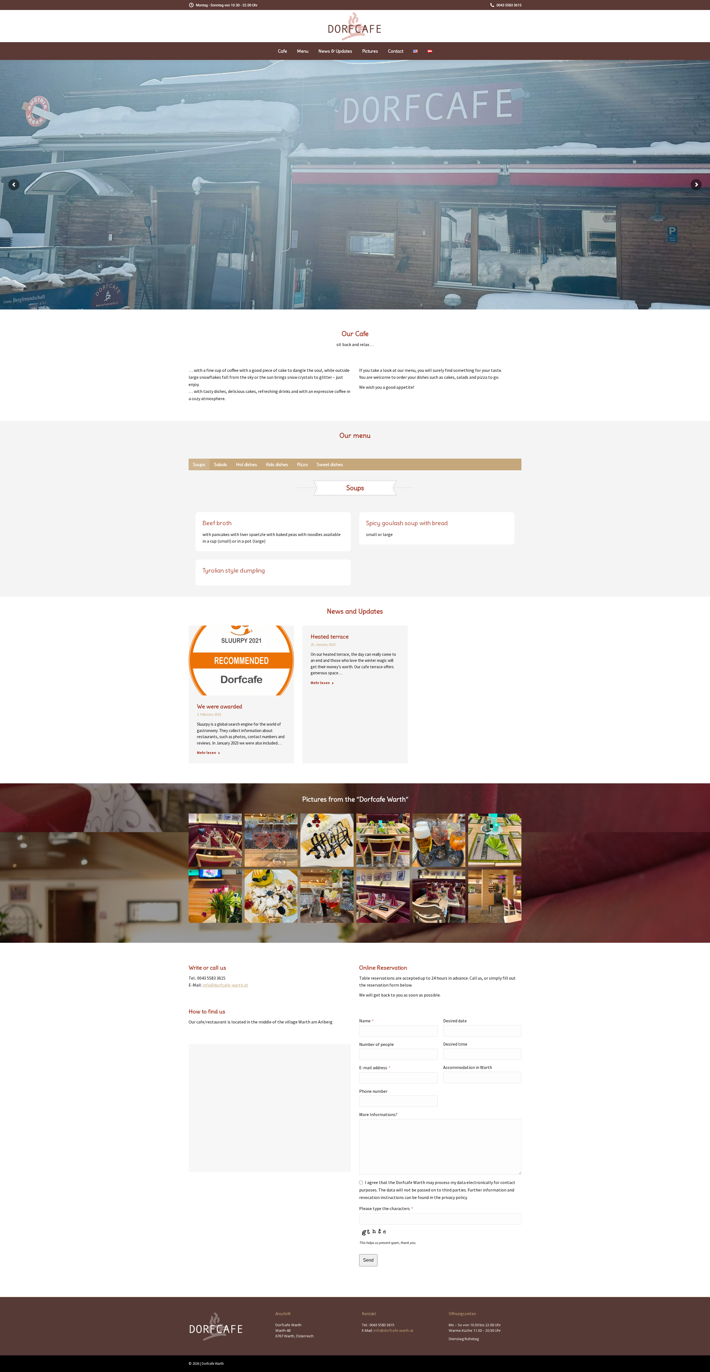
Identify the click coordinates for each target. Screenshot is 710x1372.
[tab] (199, 464)
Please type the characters (386, 1208)
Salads (220, 464)
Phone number (373, 1091)
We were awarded (219, 706)
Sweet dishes (330, 464)
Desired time (455, 1044)
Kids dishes (277, 464)
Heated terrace (330, 636)
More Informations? (378, 1114)
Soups (199, 464)
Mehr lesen (206, 752)
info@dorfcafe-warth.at (225, 985)
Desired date (455, 1020)
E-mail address (374, 1067)
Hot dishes (246, 464)
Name (366, 1020)
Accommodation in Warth (467, 1067)
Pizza (302, 464)
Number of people (376, 1044)
